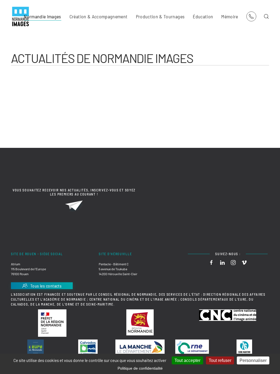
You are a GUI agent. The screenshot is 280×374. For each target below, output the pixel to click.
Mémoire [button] (229, 16)
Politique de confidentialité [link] (140, 368)
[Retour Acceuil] (20, 16)
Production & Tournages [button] (160, 16)
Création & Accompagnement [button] (98, 16)
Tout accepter (187, 360)
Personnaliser (253, 360)
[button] (266, 16)
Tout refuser (220, 360)
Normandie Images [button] (42, 16)
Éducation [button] (203, 16)
